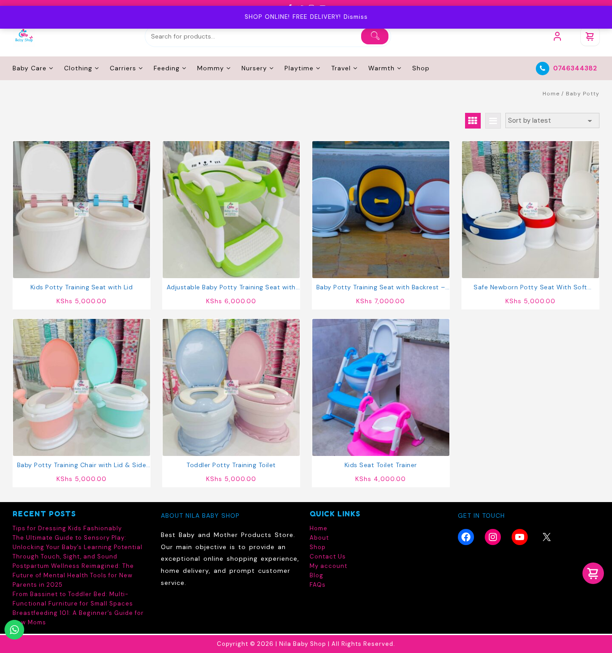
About (319, 537)
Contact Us (328, 556)
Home (551, 93)
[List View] (493, 121)
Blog (316, 575)
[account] (557, 36)
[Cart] (590, 36)
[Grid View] (473, 121)
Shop (318, 547)
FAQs (318, 585)
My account (328, 566)
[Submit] (374, 36)
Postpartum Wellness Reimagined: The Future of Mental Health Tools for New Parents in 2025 (73, 575)
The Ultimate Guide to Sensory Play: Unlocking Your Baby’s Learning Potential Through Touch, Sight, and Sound (77, 547)
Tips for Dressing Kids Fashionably (67, 528)
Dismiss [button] (356, 17)
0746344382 (575, 68)
